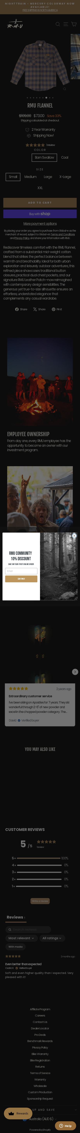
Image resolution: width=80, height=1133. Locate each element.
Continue (21, 578)
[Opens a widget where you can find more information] (65, 1126)
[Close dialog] (74, 536)
